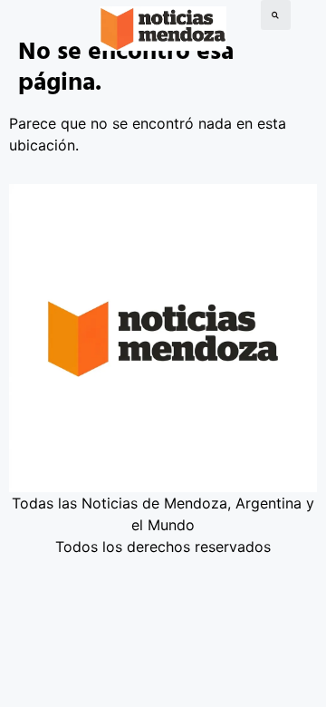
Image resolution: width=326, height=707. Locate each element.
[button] (276, 15)
